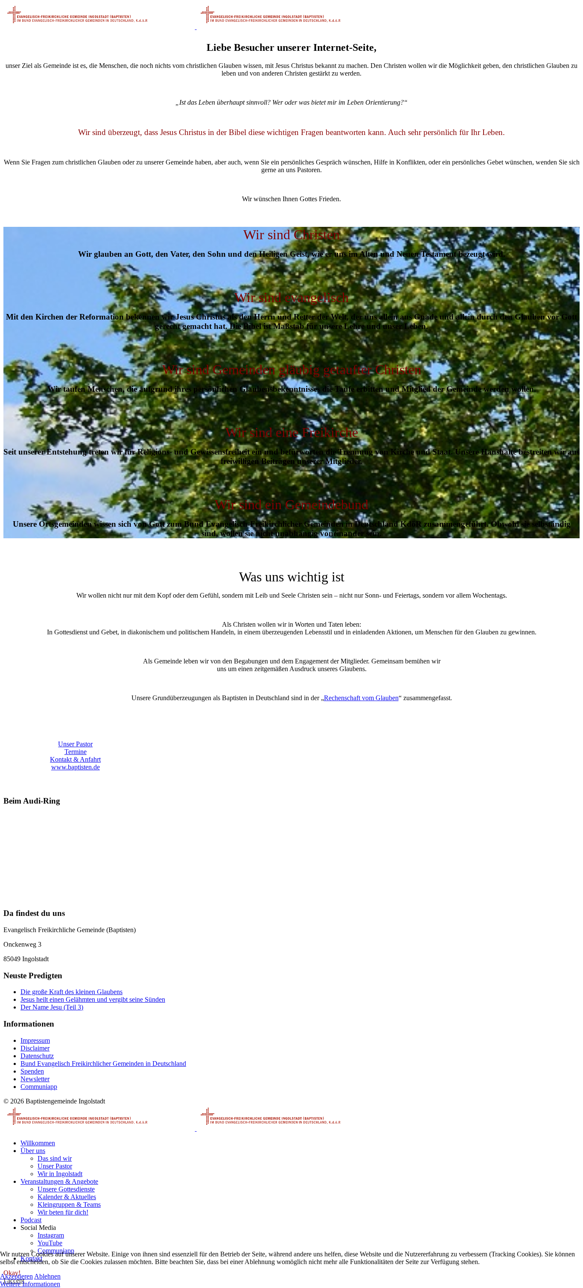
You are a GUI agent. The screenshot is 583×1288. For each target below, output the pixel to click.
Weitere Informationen (30, 1284)
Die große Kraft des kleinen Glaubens (71, 991)
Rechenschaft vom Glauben (361, 697)
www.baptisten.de (75, 767)
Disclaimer (35, 1048)
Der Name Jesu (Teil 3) (51, 1007)
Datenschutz (37, 1055)
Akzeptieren (16, 1276)
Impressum (35, 1040)
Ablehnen (47, 1276)
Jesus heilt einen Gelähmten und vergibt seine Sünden (92, 999)
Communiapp (38, 1086)
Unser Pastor (75, 744)
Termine (75, 751)
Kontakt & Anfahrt (75, 759)
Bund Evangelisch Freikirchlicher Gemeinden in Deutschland (103, 1063)
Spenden (32, 1071)
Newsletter (35, 1079)
